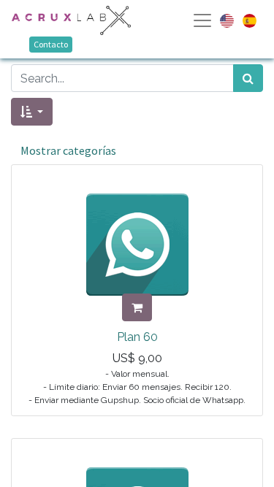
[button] (32, 112)
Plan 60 (137, 337)
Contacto (51, 44)
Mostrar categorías (68, 150)
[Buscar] (248, 78)
